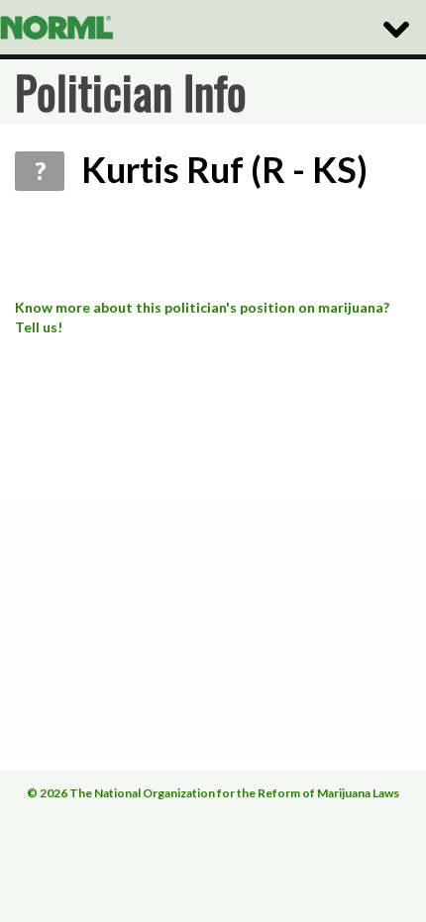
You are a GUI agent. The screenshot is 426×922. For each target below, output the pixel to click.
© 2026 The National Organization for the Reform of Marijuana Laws (213, 792)
